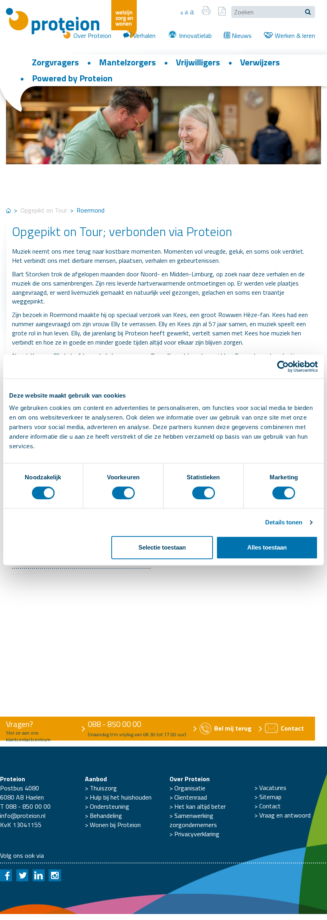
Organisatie (189, 788)
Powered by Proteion (72, 78)
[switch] (123, 493)
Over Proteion (91, 35)
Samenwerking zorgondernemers (193, 820)
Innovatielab (194, 35)
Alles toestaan (267, 547)
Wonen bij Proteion (115, 824)
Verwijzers (260, 62)
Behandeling (106, 815)
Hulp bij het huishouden (121, 797)
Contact (270, 806)
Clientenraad (190, 797)
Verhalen (144, 35)
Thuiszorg (103, 788)
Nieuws (241, 35)
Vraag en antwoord (285, 815)
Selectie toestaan (162, 547)
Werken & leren (294, 35)
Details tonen (283, 522)
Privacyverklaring (196, 834)
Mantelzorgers (127, 62)
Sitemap (270, 797)
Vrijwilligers (198, 62)
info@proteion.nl (22, 815)
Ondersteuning (109, 806)
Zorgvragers (55, 62)
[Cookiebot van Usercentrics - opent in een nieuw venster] (283, 366)
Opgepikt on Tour (43, 210)
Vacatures (272, 787)
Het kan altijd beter (200, 806)
